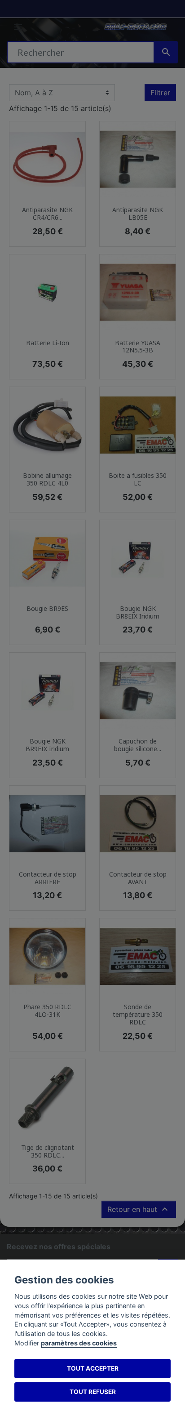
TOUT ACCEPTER (93, 1368)
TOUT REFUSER (93, 1391)
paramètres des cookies (79, 1343)
